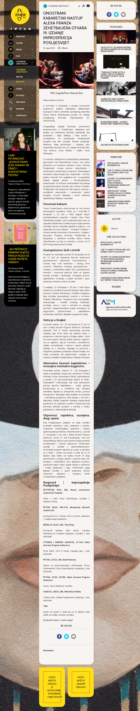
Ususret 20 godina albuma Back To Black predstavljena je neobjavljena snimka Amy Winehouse (119, 182)
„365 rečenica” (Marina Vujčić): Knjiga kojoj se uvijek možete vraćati (19, 255)
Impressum (21, 115)
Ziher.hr (114, 228)
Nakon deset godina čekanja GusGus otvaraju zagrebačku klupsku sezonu (119, 194)
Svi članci (116, 286)
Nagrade (20, 109)
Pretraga (20, 102)
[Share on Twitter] (66, 638)
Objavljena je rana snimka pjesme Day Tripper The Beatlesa (118, 203)
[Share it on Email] (73, 638)
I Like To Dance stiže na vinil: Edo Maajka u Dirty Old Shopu (120, 172)
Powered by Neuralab (21, 122)
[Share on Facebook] (59, 638)
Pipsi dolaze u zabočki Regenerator (117, 164)
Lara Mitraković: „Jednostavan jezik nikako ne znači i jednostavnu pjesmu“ (18, 165)
